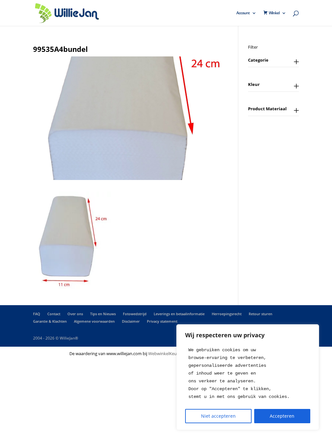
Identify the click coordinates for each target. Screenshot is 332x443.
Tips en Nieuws (103, 313)
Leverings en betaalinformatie (179, 313)
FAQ (36, 313)
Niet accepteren (218, 416)
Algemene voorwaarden (94, 321)
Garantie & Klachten (50, 321)
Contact (53, 313)
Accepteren (282, 416)
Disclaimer (131, 321)
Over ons (75, 313)
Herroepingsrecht (227, 313)
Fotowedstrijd (135, 313)
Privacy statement (162, 321)
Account (243, 13)
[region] (247, 377)
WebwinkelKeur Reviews (171, 353)
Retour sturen (260, 313)
